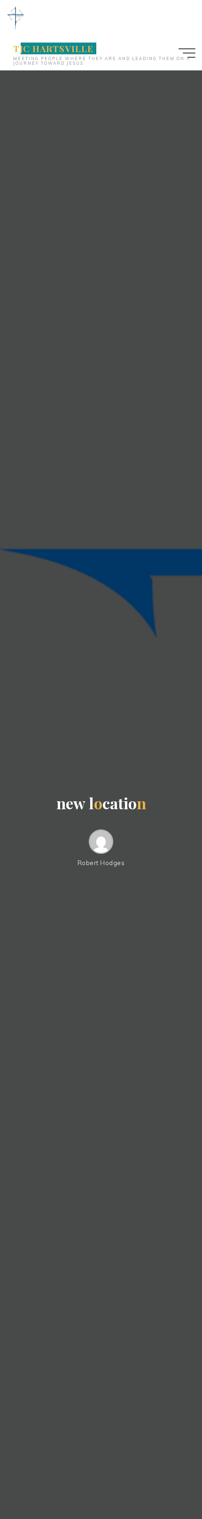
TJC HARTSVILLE (53, 48)
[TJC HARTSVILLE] (15, 17)
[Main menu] (187, 53)
